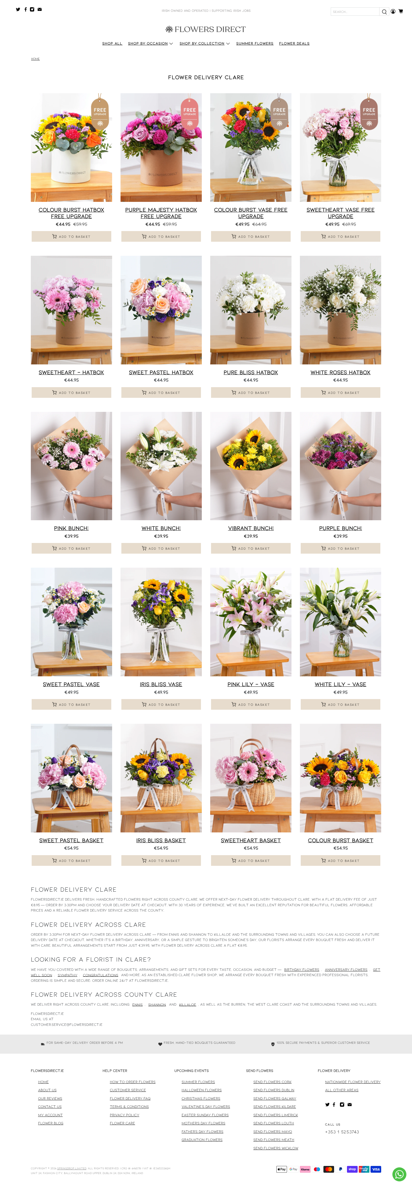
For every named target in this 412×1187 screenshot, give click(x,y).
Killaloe (187, 1004)
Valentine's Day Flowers (206, 1106)
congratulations (100, 975)
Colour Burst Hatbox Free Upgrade (71, 212)
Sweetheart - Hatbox (71, 372)
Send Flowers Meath (273, 1139)
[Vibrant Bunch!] (250, 466)
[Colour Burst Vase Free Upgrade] (250, 147)
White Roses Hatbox (341, 372)
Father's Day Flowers (202, 1131)
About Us (47, 1090)
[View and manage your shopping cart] (402, 11)
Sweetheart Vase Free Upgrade (341, 212)
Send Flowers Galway (274, 1098)
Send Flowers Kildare (274, 1106)
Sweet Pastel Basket (71, 840)
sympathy (67, 975)
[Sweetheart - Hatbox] (71, 310)
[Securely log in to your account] (393, 11)
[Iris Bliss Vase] (161, 622)
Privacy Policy (124, 1115)
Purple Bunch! (340, 527)
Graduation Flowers (202, 1139)
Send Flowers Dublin (273, 1090)
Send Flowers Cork (272, 1081)
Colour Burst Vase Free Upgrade (251, 212)
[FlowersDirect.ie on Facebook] (26, 10)
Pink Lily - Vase (251, 684)
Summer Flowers (255, 43)
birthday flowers (301, 969)
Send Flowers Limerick (275, 1115)
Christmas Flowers (201, 1098)
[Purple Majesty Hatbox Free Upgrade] (161, 147)
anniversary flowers (346, 969)
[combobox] (355, 11)
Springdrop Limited (71, 1168)
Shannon (157, 1004)
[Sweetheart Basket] (250, 778)
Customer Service (128, 1090)
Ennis (137, 1004)
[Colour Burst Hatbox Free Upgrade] (71, 147)
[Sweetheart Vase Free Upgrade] (340, 147)
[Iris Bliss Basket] (161, 778)
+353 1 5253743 (342, 1131)
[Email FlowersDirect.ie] (41, 10)
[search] (384, 11)
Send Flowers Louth (273, 1123)
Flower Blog (50, 1123)
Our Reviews (50, 1098)
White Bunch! (161, 527)
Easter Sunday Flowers (205, 1115)
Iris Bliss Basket (161, 840)
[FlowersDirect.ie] (206, 29)
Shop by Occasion (148, 43)
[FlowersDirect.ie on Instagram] (33, 10)
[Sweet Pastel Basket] (71, 778)
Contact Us (50, 1106)
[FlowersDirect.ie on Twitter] (19, 10)
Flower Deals (294, 43)
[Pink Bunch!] (71, 466)
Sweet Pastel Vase (71, 684)
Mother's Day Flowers (203, 1123)
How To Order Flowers (133, 1081)
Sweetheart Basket (251, 840)
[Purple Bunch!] (340, 466)
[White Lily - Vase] (340, 622)
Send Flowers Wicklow (275, 1148)
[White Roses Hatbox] (340, 310)
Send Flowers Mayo (272, 1131)
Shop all (112, 43)
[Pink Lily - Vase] (250, 622)
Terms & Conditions (129, 1106)
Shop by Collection (202, 43)
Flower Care (122, 1123)
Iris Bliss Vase (161, 684)
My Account (50, 1115)
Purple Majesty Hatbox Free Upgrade (161, 212)
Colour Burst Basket (340, 840)
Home (35, 58)
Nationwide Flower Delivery (353, 1081)
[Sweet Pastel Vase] (71, 622)
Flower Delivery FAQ (130, 1098)
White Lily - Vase (340, 684)
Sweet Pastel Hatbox (161, 372)
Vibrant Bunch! (251, 527)
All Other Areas (341, 1090)
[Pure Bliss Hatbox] (250, 310)
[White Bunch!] (161, 466)
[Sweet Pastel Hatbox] (161, 310)
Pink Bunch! (71, 527)
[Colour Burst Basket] (340, 778)
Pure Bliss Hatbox (251, 372)
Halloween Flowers (202, 1090)
